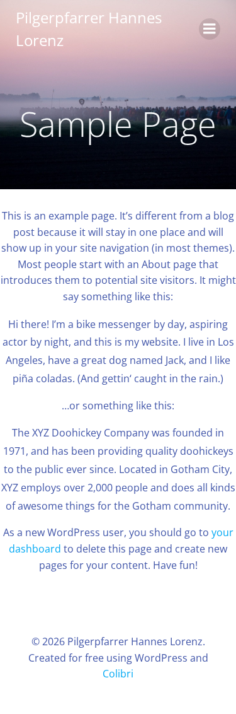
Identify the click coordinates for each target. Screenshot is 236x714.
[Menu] (209, 29)
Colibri (118, 674)
